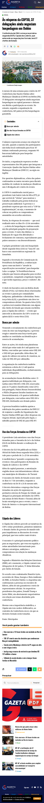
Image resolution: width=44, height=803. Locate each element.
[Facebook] (32, 787)
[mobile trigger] (4, 2)
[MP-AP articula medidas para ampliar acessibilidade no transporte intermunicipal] (8, 766)
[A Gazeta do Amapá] (13, 2)
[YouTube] (35, 787)
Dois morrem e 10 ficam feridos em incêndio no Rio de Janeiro (21, 633)
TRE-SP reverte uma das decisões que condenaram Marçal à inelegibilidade (20, 639)
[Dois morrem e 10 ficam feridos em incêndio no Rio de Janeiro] (8, 740)
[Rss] (41, 787)
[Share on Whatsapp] (14, 46)
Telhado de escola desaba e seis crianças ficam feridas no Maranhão (19, 659)
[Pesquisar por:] (18, 682)
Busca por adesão (13, 126)
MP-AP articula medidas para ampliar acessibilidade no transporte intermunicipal (28, 765)
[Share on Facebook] (7, 46)
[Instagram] (38, 787)
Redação (13, 52)
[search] (35, 2)
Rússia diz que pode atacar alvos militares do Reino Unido (26, 727)
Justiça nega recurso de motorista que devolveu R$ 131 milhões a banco (20, 652)
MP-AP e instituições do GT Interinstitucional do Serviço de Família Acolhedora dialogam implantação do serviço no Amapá (26, 752)
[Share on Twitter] (11, 46)
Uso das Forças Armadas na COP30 (19, 130)
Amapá (19, 758)
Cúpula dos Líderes (13, 134)
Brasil (6, 15)
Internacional (21, 732)
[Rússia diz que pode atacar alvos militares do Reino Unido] (8, 729)
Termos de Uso (19, 799)
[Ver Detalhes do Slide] (22, 705)
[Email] (18, 46)
